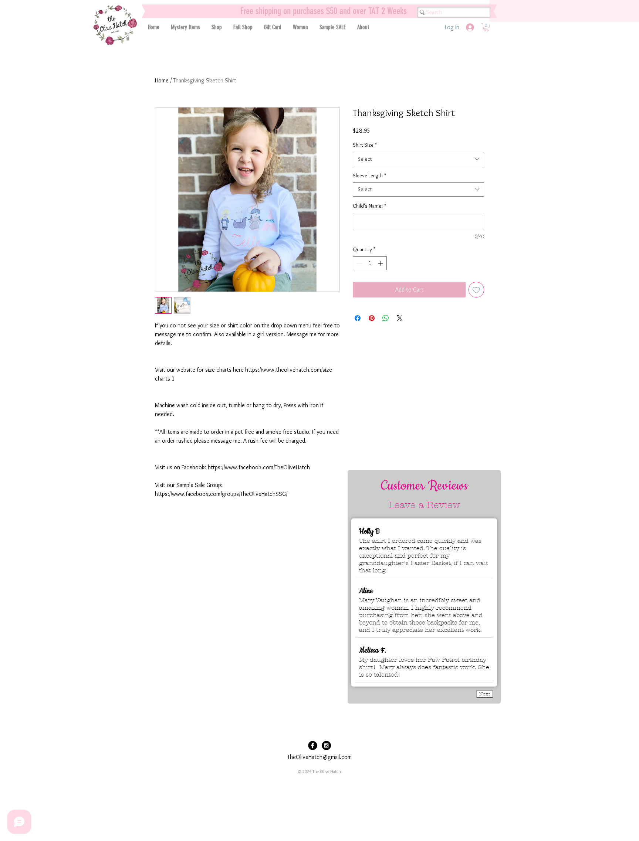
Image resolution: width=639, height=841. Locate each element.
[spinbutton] (369, 263)
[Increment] (381, 263)
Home (162, 80)
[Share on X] (399, 318)
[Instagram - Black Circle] (326, 745)
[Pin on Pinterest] (371, 318)
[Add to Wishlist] (476, 289)
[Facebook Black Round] (312, 745)
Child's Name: (369, 205)
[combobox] (418, 159)
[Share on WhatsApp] (385, 318)
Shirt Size (365, 145)
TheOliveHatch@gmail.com (319, 756)
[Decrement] (358, 263)
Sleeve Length (369, 175)
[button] (216, 27)
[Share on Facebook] (357, 318)
